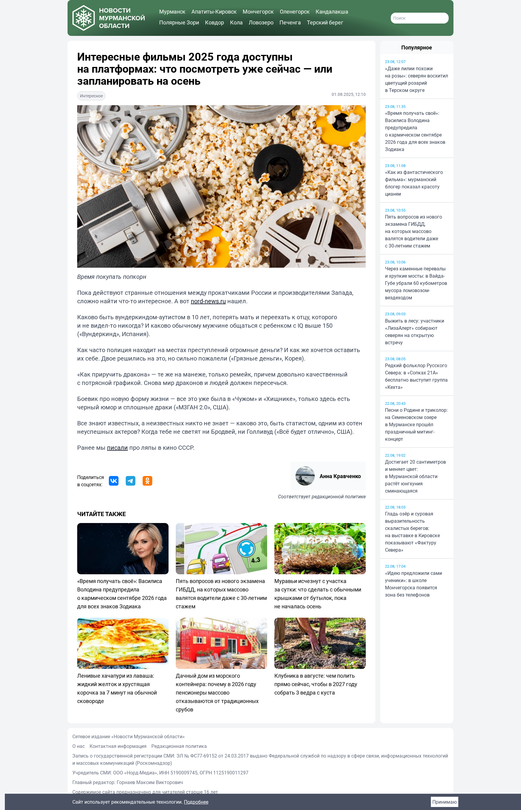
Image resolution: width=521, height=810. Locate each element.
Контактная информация (118, 746)
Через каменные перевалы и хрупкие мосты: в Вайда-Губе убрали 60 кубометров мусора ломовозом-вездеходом (416, 283)
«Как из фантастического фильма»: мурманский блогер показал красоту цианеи (414, 183)
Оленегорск (295, 11)
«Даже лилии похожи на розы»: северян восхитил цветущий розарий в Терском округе (416, 79)
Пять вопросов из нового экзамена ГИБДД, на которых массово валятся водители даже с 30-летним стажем (413, 231)
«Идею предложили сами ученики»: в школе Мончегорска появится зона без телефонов (413, 584)
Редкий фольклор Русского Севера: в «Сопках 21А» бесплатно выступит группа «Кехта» (416, 376)
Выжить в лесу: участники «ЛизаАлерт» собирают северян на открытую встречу (414, 331)
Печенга (290, 22)
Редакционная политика (179, 746)
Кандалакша (332, 11)
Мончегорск (258, 11)
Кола (236, 22)
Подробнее (196, 802)
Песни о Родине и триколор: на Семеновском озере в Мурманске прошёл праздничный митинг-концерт (416, 424)
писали (117, 447)
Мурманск (172, 11)
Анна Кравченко (340, 476)
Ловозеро (261, 22)
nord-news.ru (208, 301)
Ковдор (214, 22)
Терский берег (325, 22)
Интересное (91, 96)
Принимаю (444, 802)
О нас (78, 746)
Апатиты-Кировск (214, 11)
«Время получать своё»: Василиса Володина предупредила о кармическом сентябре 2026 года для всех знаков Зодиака (415, 131)
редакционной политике (339, 496)
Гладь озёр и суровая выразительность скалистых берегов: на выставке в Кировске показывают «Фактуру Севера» (412, 531)
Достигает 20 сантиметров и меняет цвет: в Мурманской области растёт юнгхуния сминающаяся (415, 476)
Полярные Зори (179, 22)
